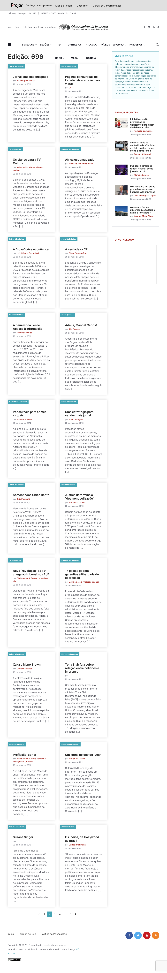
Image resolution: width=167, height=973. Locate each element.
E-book (58, 47)
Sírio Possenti (23, 499)
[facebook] (145, 27)
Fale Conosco (30, 27)
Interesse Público (16, 315)
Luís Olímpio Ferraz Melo (28, 253)
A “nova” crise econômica (31, 249)
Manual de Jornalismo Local (107, 5)
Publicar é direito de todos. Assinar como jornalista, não (141, 168)
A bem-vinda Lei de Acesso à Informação (27, 326)
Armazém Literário (16, 744)
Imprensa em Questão (70, 744)
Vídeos (105, 44)
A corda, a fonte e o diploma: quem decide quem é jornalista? (142, 210)
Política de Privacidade (54, 933)
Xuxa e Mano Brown (27, 664)
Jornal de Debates (16, 66)
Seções (44, 44)
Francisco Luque (76, 502)
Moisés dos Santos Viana (81, 163)
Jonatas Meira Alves (143, 216)
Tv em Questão (15, 149)
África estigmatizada (79, 159)
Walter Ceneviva (24, 419)
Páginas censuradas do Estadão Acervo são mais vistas (82, 80)
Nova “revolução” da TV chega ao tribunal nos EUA (31, 572)
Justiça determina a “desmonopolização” (79, 496)
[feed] (158, 27)
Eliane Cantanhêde (77, 253)
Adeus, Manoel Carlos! (81, 325)
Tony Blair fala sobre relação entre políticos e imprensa (82, 668)
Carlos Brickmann (77, 845)
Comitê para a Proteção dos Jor (84, 582)
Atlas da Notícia (63, 5)
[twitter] (149, 27)
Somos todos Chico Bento (31, 495)
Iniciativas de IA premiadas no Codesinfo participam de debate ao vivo (142, 123)
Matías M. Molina (77, 758)
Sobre (18, 27)
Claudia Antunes (24, 668)
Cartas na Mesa (74, 47)
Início (10, 27)
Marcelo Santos (141, 175)
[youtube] (154, 27)
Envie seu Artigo (46, 27)
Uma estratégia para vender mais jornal (79, 413)
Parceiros (136, 44)
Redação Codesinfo (143, 131)
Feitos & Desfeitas (68, 66)
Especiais (28, 44)
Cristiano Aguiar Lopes (145, 195)
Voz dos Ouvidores (16, 827)
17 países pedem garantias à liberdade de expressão (82, 574)
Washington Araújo (26, 80)
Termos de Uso (27, 933)
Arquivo (118, 44)
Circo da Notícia (67, 827)
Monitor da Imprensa (69, 654)
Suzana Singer (23, 837)
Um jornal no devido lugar (83, 754)
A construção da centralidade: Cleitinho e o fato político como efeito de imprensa (142, 146)
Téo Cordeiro (75, 329)
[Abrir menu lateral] (9, 44)
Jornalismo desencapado (30, 76)
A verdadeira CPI (77, 249)
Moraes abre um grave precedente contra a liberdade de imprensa (142, 189)
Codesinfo (82, 5)
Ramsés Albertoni (142, 154)
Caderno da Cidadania (70, 149)
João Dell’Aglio (76, 419)
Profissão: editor (24, 754)
